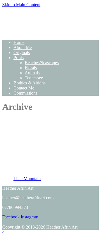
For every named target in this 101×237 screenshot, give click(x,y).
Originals (21, 52)
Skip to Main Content (21, 4)
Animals (32, 72)
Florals (31, 67)
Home (18, 42)
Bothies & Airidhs (29, 83)
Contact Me (23, 88)
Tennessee (34, 77)
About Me (22, 47)
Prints (18, 57)
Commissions (25, 93)
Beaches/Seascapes (42, 62)
